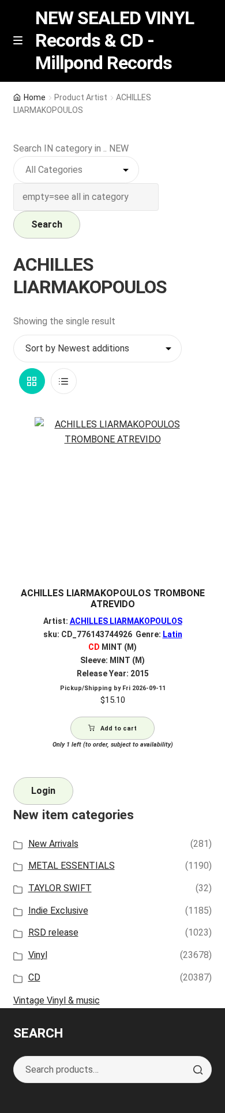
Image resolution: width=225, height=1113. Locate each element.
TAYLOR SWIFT (60, 888)
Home (35, 97)
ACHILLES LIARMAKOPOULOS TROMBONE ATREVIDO (113, 599)
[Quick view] (199, 436)
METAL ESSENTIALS (71, 865)
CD (34, 977)
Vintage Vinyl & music (56, 1000)
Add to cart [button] (118, 728)
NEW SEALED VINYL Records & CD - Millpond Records (114, 40)
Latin (172, 634)
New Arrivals (53, 843)
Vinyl (37, 954)
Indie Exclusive (58, 910)
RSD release (53, 932)
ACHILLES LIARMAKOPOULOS (126, 621)
